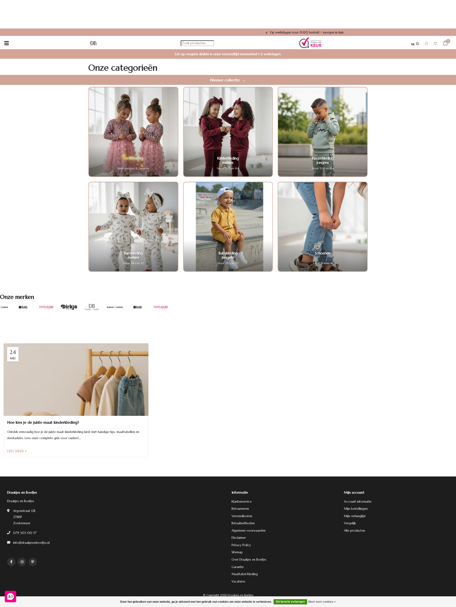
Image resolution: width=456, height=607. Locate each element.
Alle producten (354, 531)
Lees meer (16, 451)
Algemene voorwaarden (249, 531)
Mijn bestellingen (356, 509)
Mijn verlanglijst (355, 516)
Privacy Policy (241, 545)
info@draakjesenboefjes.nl (31, 543)
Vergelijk (350, 523)
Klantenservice (242, 502)
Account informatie (357, 502)
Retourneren (240, 509)
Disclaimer (239, 538)
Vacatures (238, 581)
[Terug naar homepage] (93, 43)
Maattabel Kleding (245, 574)
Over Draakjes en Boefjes (249, 560)
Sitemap (237, 552)
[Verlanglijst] (435, 44)
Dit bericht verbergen (290, 601)
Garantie (238, 567)
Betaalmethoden (243, 523)
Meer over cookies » (322, 601)
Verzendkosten (242, 516)
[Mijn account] (426, 44)
